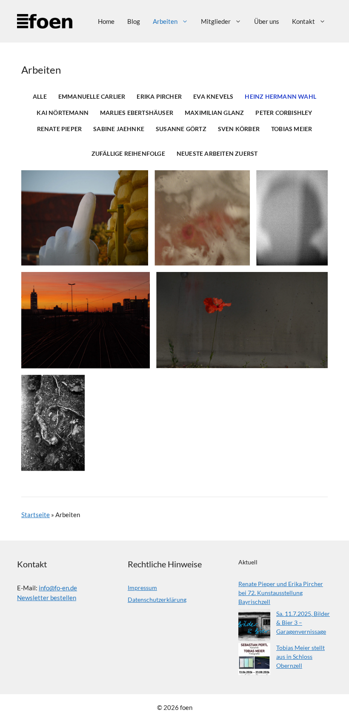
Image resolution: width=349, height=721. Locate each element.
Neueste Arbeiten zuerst (217, 153)
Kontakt (303, 21)
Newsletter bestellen (46, 597)
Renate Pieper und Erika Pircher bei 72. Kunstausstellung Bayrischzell (280, 592)
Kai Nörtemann (63, 112)
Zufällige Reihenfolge (128, 153)
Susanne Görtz (181, 129)
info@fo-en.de (58, 588)
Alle (40, 96)
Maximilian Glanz (214, 112)
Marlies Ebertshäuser (136, 112)
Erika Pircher (159, 96)
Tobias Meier (291, 129)
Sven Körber (239, 129)
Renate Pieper (59, 129)
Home (106, 21)
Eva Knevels (213, 96)
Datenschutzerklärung (157, 599)
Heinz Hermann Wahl (280, 96)
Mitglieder (216, 21)
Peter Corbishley (283, 112)
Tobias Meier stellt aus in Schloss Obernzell (300, 656)
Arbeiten (165, 21)
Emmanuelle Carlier (92, 96)
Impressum (142, 587)
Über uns (266, 21)
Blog (133, 21)
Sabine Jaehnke (118, 129)
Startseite (35, 514)
